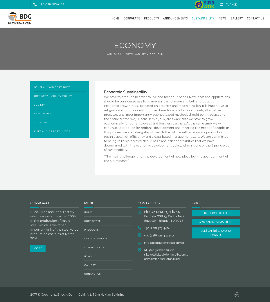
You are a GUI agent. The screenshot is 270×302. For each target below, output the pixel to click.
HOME (116, 18)
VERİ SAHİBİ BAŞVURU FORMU (215, 233)
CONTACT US (255, 18)
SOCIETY (39, 104)
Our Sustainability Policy (53, 96)
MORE (38, 248)
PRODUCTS (151, 18)
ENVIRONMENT (43, 113)
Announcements (175, 18)
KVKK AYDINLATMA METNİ (215, 222)
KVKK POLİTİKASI (215, 213)
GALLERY (237, 18)
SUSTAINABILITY (203, 18)
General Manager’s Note (52, 87)
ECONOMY (40, 122)
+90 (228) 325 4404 (51, 4)
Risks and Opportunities (52, 131)
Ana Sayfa (114, 54)
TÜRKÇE (231, 4)
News (223, 18)
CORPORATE (132, 18)
